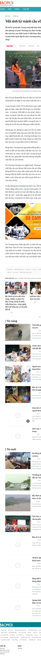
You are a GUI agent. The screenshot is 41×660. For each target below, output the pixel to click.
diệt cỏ (9, 272)
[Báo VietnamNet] (34, 413)
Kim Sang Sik (4, 635)
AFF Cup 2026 (22, 632)
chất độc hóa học (19, 269)
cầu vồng (9, 269)
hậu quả (15, 272)
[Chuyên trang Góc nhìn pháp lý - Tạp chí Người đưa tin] (33, 372)
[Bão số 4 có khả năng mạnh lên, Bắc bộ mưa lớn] (17, 544)
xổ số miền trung (36, 637)
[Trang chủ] (6, 3)
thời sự (35, 632)
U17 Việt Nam (20, 635)
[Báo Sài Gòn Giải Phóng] (34, 540)
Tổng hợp (20, 648)
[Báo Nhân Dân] (10, 46)
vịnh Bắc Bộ (32, 640)
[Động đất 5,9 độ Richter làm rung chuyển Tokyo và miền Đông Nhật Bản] (17, 585)
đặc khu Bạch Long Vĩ (20, 630)
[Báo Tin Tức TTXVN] (33, 501)
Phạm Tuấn (4, 632)
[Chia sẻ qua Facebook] (6, 262)
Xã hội (7, 16)
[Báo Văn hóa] (34, 459)
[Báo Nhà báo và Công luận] (34, 351)
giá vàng (12, 635)
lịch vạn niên (4, 637)
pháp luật (3, 630)
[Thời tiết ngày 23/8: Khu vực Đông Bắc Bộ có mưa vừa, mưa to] (17, 332)
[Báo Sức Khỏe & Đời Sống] (34, 434)
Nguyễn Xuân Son (25, 637)
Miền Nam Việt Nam (26, 272)
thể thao (10, 630)
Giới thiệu (2, 648)
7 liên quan (31, 46)
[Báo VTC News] (34, 393)
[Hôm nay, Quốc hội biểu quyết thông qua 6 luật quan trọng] (17, 436)
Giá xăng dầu (29, 635)
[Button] (14, 46)
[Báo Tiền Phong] (34, 480)
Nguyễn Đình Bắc (14, 637)
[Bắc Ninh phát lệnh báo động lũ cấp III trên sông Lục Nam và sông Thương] (17, 502)
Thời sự (16, 16)
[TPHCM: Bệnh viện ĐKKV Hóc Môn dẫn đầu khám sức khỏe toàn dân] (17, 565)
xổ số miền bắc (13, 632)
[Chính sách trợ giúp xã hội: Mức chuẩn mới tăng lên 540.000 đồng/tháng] (17, 353)
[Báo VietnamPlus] (34, 330)
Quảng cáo (2, 653)
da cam (34, 269)
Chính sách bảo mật (4, 652)
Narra (36, 635)
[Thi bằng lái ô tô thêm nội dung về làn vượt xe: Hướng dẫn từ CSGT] (17, 482)
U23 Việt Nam (23, 640)
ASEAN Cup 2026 (5, 640)
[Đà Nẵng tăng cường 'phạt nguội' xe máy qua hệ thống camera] (17, 460)
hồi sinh (28, 269)
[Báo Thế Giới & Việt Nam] (33, 522)
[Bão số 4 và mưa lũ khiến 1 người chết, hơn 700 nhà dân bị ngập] (17, 394)
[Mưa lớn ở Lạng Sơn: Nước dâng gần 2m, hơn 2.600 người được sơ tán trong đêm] (17, 415)
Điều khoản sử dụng (4, 650)
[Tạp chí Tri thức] (31, 302)
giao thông (15, 640)
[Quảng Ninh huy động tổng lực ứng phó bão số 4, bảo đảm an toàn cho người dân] (17, 607)
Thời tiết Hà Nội (32, 630)
